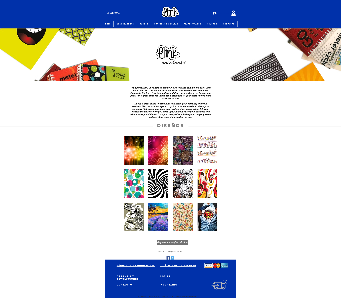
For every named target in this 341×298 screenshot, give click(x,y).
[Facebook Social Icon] (168, 258)
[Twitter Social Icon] (172, 258)
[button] (233, 13)
